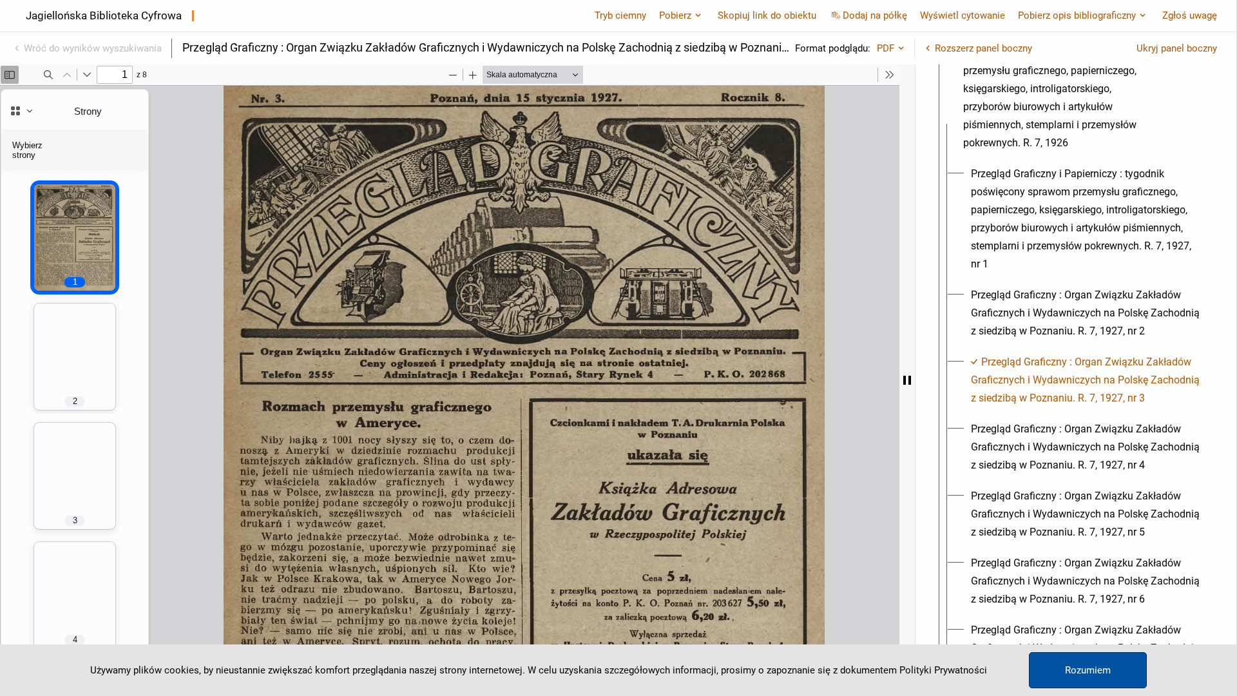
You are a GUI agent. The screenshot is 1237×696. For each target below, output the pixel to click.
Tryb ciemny (620, 15)
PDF (885, 48)
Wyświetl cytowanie (962, 15)
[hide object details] (907, 380)
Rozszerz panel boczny (983, 48)
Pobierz (675, 15)
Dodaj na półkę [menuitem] (875, 15)
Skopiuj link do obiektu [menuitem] (767, 15)
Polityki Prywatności (943, 670)
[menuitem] (1057, 89)
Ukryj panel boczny (1176, 48)
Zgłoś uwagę (1189, 15)
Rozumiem (1088, 670)
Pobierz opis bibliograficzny (1077, 15)
